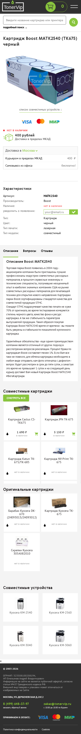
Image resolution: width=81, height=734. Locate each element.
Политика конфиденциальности (20, 729)
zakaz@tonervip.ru (57, 704)
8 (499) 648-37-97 (16, 704)
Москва (29, 150)
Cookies (46, 729)
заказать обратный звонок (15, 707)
